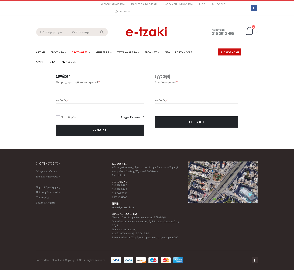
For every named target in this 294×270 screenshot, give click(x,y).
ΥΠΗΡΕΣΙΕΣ (102, 52)
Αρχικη (40, 52)
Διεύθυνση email (166, 82)
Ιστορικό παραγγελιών (48, 176)
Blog (202, 4)
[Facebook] (253, 8)
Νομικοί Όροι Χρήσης (48, 187)
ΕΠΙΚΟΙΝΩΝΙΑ (183, 52)
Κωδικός (62, 100)
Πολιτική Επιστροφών (48, 192)
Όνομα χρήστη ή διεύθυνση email (78, 82)
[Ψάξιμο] (102, 32)
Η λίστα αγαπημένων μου (178, 4)
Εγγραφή (196, 122)
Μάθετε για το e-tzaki (144, 4)
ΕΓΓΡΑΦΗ (125, 11)
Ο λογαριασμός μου (113, 4)
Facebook (255, 260)
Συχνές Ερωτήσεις (45, 203)
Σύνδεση (221, 4)
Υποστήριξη (42, 197)
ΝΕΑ (167, 52)
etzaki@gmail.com (124, 207)
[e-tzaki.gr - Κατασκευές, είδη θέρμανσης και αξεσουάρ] (147, 31)
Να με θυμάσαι (69, 117)
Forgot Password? (132, 117)
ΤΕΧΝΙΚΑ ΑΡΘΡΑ (127, 52)
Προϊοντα (57, 52)
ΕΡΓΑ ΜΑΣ (151, 52)
